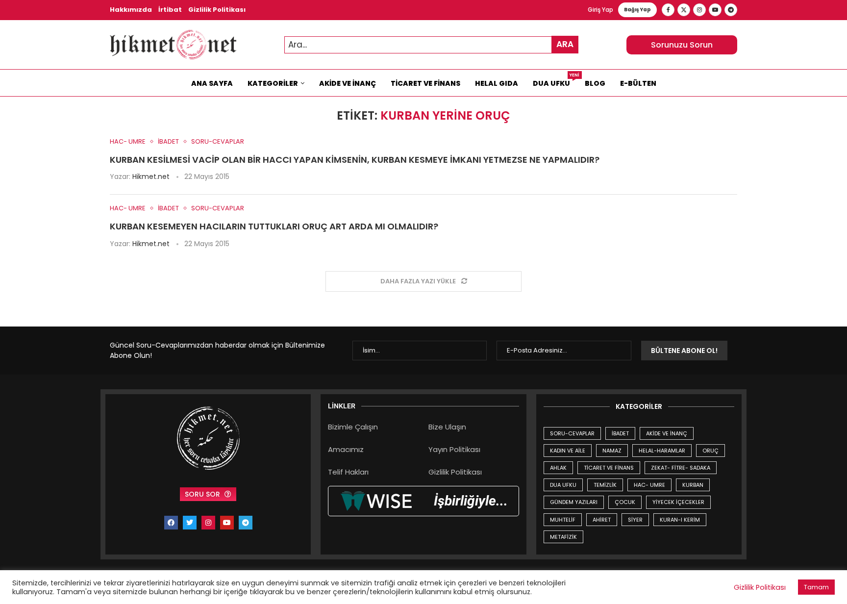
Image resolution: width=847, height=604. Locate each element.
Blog (595, 83)
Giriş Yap (600, 9)
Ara (564, 44)
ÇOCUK (625, 502)
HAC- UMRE (649, 485)
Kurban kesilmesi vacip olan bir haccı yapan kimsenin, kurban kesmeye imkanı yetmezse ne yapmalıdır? (354, 159)
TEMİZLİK (605, 485)
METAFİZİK (563, 537)
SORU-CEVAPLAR (572, 433)
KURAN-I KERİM (680, 520)
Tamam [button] (816, 587)
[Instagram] (699, 9)
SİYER (635, 520)
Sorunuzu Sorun (682, 44)
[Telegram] (730, 9)
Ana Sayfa (212, 83)
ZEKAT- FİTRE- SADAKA (680, 468)
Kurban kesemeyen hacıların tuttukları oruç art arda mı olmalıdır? (274, 226)
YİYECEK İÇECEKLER (678, 502)
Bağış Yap (637, 9)
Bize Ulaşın (447, 426)
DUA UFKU (563, 485)
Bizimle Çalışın (353, 426)
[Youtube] (715, 9)
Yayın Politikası (454, 449)
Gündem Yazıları (574, 502)
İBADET (620, 433)
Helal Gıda (496, 83)
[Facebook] (668, 9)
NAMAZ (612, 450)
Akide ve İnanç (347, 83)
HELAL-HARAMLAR (662, 450)
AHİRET (602, 520)
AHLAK (558, 468)
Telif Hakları (348, 472)
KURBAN (692, 485)
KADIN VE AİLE (567, 450)
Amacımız (346, 449)
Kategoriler (273, 83)
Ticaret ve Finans (425, 83)
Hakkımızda (131, 9)
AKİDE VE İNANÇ (666, 433)
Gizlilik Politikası (217, 9)
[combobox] (431, 44)
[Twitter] (683, 9)
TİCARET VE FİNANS (609, 468)
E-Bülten (638, 83)
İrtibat (170, 9)
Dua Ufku (555, 81)
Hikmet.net (151, 176)
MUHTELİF (562, 520)
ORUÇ (710, 450)
